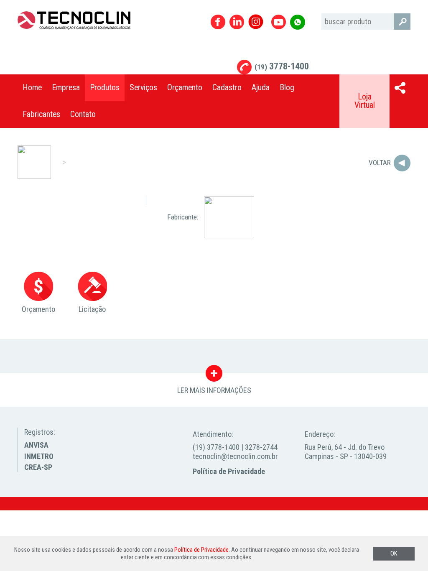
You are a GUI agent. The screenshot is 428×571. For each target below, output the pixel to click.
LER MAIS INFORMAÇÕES (214, 375)
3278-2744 (261, 447)
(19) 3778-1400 (216, 447)
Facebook (218, 22)
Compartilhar (400, 87)
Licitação (92, 309)
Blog (287, 87)
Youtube (278, 22)
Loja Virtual (364, 101)
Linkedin (236, 22)
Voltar (380, 162)
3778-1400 (282, 66)
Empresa (66, 87)
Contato (83, 114)
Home (32, 87)
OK (393, 553)
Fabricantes (41, 114)
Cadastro (227, 87)
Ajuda (261, 87)
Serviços (143, 87)
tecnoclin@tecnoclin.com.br (235, 456)
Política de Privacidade (229, 471)
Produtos (105, 87)
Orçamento (184, 87)
